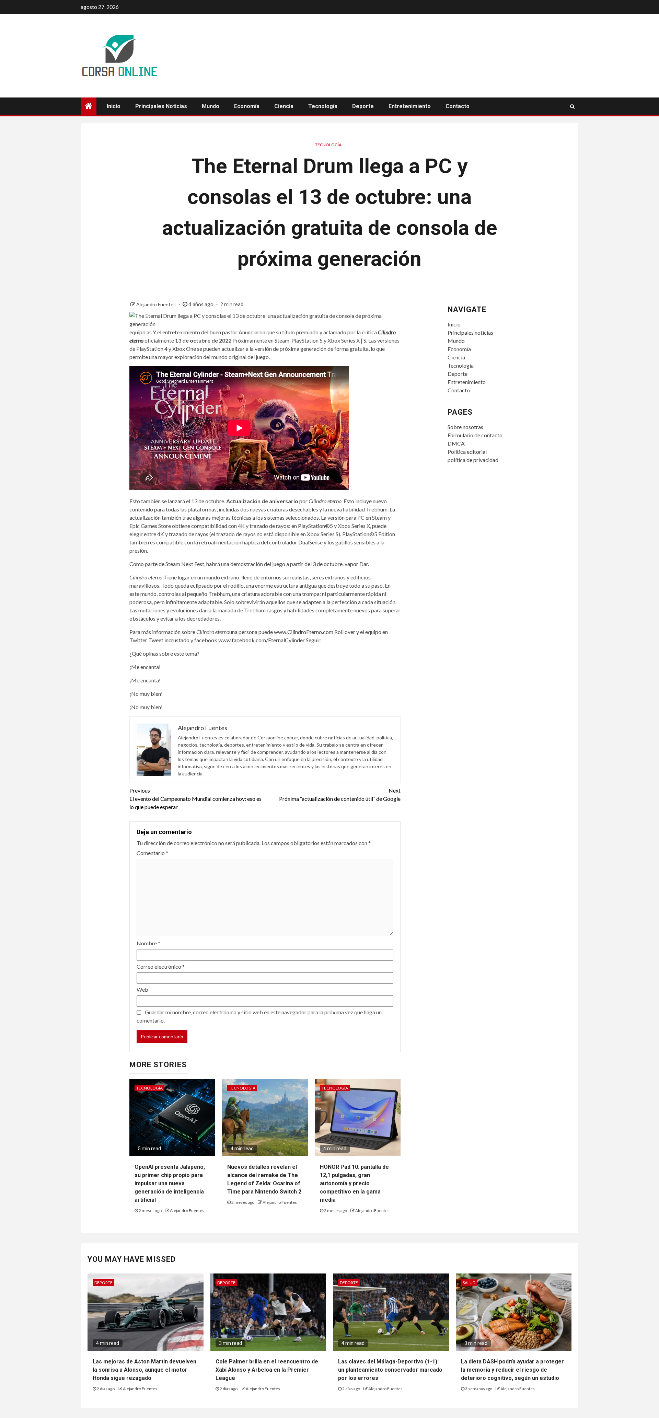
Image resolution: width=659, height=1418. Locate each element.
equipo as (140, 332)
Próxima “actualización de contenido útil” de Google (340, 794)
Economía (246, 106)
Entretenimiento (410, 106)
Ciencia (283, 106)
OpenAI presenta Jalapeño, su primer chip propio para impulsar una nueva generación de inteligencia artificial (170, 1183)
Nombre (148, 943)
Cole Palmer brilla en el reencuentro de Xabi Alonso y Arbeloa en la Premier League (267, 1369)
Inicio (113, 106)
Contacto (458, 106)
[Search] (572, 106)
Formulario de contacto (475, 435)
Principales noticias (161, 106)
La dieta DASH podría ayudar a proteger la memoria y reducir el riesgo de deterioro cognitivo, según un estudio (512, 1369)
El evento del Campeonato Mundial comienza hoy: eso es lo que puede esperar (195, 798)
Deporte (363, 106)
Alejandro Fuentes (156, 304)
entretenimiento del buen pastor (200, 332)
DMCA (456, 443)
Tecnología (322, 106)
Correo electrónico (161, 966)
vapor (351, 564)
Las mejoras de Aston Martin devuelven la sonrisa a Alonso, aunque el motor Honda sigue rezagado (144, 1369)
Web (142, 989)
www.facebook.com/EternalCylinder (261, 640)
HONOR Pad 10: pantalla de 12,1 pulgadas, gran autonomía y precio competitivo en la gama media (354, 1183)
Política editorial (467, 451)
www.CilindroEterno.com (303, 632)
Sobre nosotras (465, 427)
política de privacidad (473, 460)
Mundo (210, 106)
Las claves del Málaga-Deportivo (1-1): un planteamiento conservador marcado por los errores (390, 1369)
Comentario (152, 853)
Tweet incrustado (168, 640)
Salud (469, 1282)
